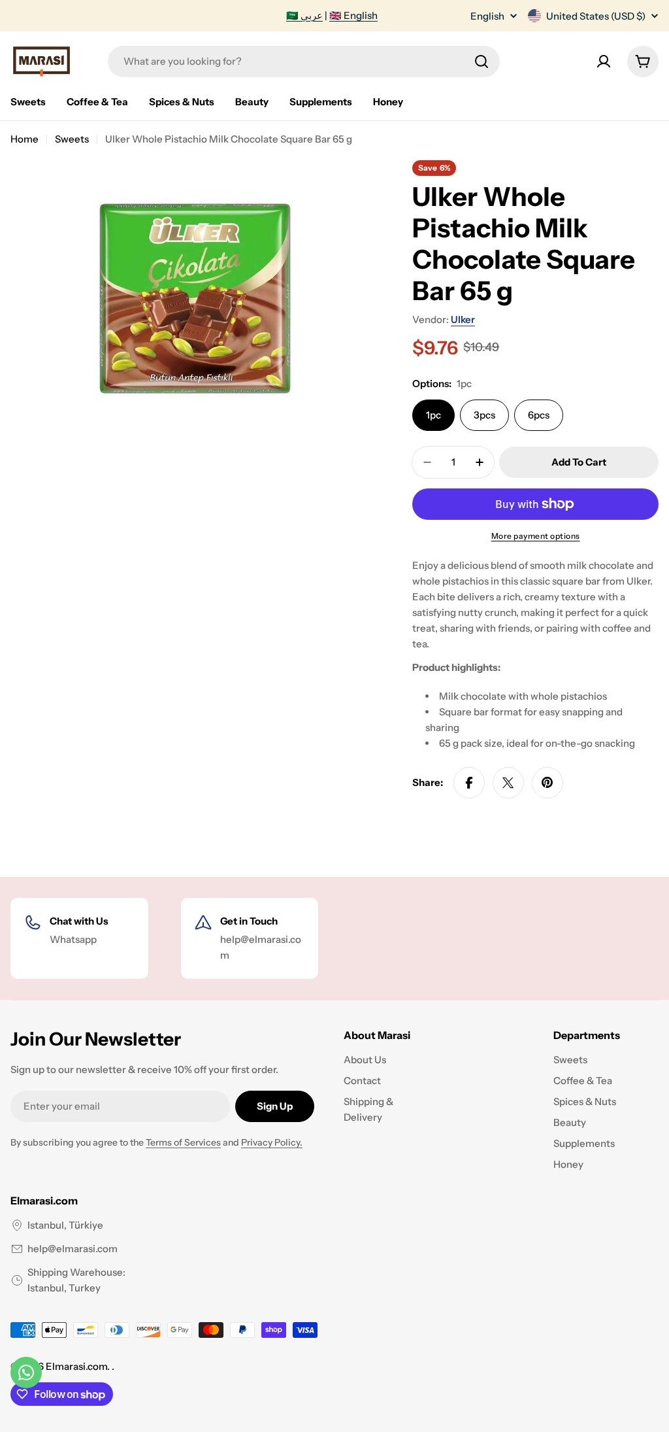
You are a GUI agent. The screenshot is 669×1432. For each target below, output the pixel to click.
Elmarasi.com (76, 1366)
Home (24, 139)
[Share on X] (508, 782)
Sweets (72, 139)
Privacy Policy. (271, 1142)
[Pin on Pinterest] (547, 782)
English (487, 16)
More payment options (535, 536)
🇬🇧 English (353, 15)
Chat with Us (79, 921)
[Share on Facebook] (469, 782)
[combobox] (304, 61)
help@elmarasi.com (72, 1248)
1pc (433, 415)
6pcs (538, 415)
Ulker (463, 319)
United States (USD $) (595, 16)
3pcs (484, 415)
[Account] (604, 61)
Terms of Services (183, 1142)
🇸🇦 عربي (304, 15)
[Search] (481, 61)
